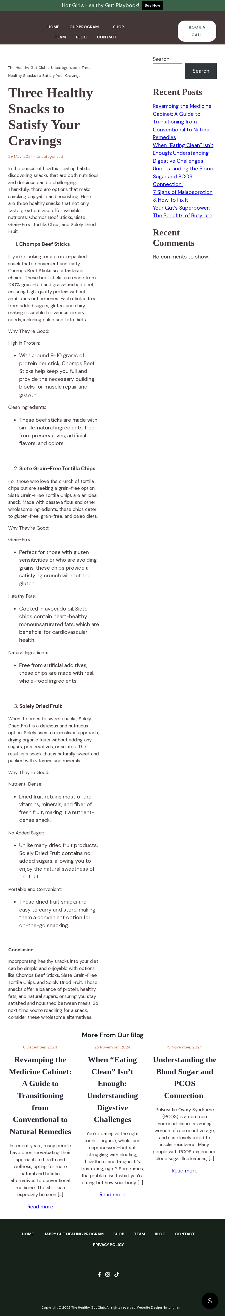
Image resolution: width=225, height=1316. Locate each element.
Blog (81, 37)
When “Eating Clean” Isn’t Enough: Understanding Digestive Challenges (183, 153)
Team (60, 37)
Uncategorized (50, 156)
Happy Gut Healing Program (73, 1233)
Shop (118, 26)
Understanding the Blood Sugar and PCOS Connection (183, 176)
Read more (40, 1206)
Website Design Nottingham (159, 1307)
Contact (107, 37)
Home (53, 26)
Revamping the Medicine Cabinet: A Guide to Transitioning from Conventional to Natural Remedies (182, 122)
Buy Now (152, 5)
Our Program (84, 26)
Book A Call (197, 31)
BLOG (160, 1233)
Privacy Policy (108, 1244)
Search (161, 59)
